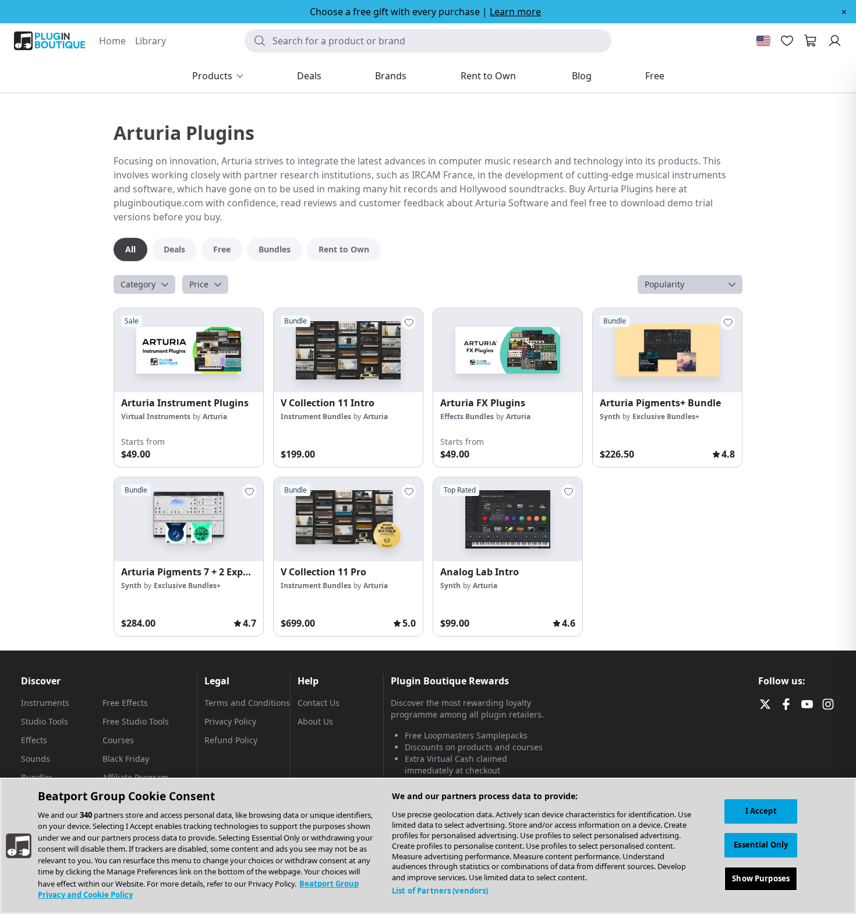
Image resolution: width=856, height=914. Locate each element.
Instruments (45, 702)
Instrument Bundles (316, 416)
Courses (118, 740)
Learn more (515, 11)
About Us (315, 721)
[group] (189, 387)
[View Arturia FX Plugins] (507, 350)
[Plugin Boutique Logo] (49, 40)
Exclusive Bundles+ (665, 416)
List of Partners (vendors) (440, 890)
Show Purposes (761, 878)
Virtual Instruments (155, 416)
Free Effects (125, 702)
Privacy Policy (230, 721)
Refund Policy (230, 740)
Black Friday (125, 758)
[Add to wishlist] (408, 322)
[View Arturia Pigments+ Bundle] (667, 350)
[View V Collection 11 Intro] (348, 350)
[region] (428, 846)
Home (112, 40)
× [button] (844, 11)
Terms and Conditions (247, 702)
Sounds (35, 758)
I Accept (761, 811)
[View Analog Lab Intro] (507, 519)
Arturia (215, 416)
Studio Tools (44, 721)
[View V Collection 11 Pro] (348, 519)
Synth (610, 416)
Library (150, 40)
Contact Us (318, 702)
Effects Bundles (467, 416)
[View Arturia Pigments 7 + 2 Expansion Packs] (188, 519)
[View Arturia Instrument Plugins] (188, 350)
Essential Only (761, 844)
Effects (34, 740)
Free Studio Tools (135, 721)
